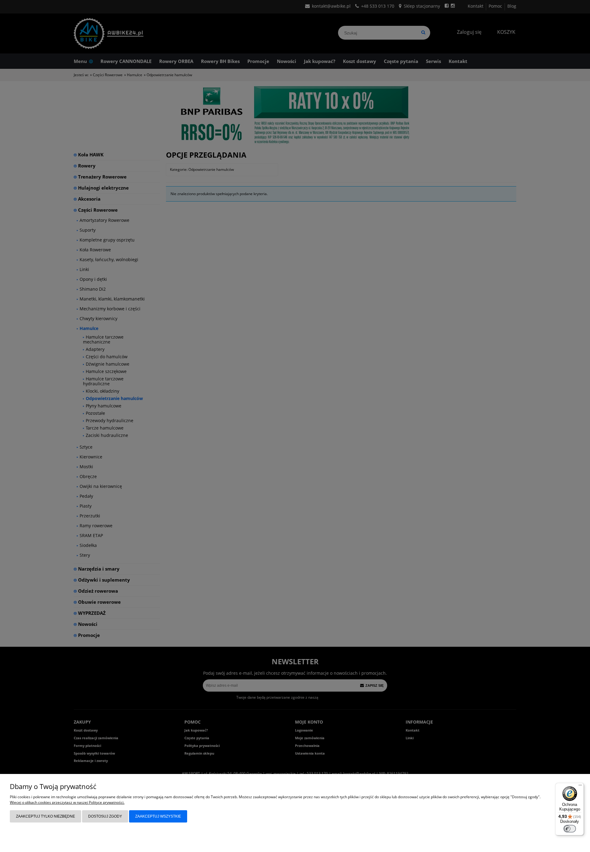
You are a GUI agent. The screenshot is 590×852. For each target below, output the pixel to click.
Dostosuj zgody (105, 816)
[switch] (570, 828)
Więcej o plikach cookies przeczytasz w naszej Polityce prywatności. (67, 802)
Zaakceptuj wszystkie (158, 816)
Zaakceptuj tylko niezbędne (45, 816)
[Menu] (580, 786)
